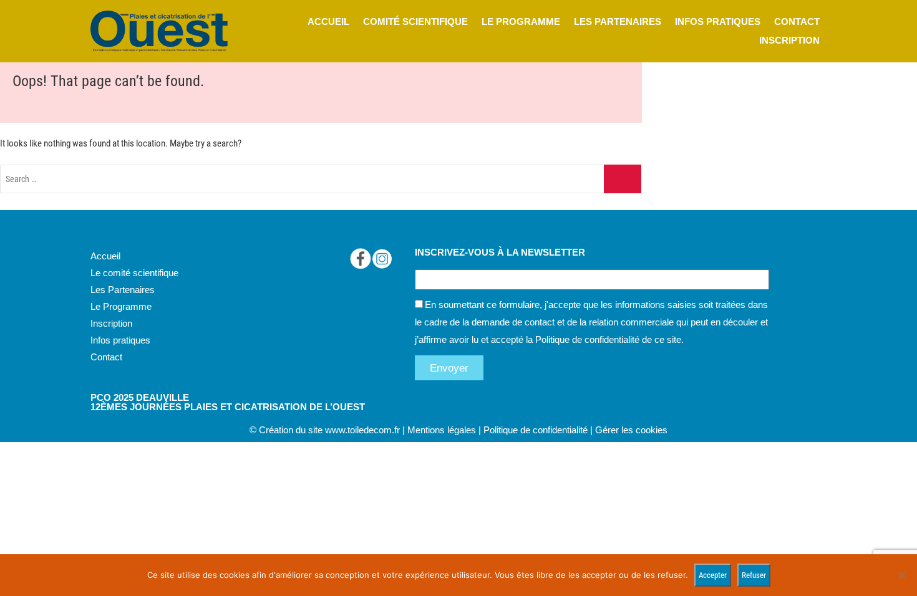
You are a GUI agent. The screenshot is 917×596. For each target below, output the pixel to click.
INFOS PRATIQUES (717, 21)
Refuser (754, 575)
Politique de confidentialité (587, 339)
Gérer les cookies (631, 430)
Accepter (713, 575)
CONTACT (797, 21)
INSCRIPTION (789, 40)
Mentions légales (441, 430)
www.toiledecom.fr (362, 430)
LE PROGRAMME (521, 21)
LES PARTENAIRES (617, 21)
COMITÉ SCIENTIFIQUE (415, 21)
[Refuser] (901, 575)
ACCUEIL (328, 21)
